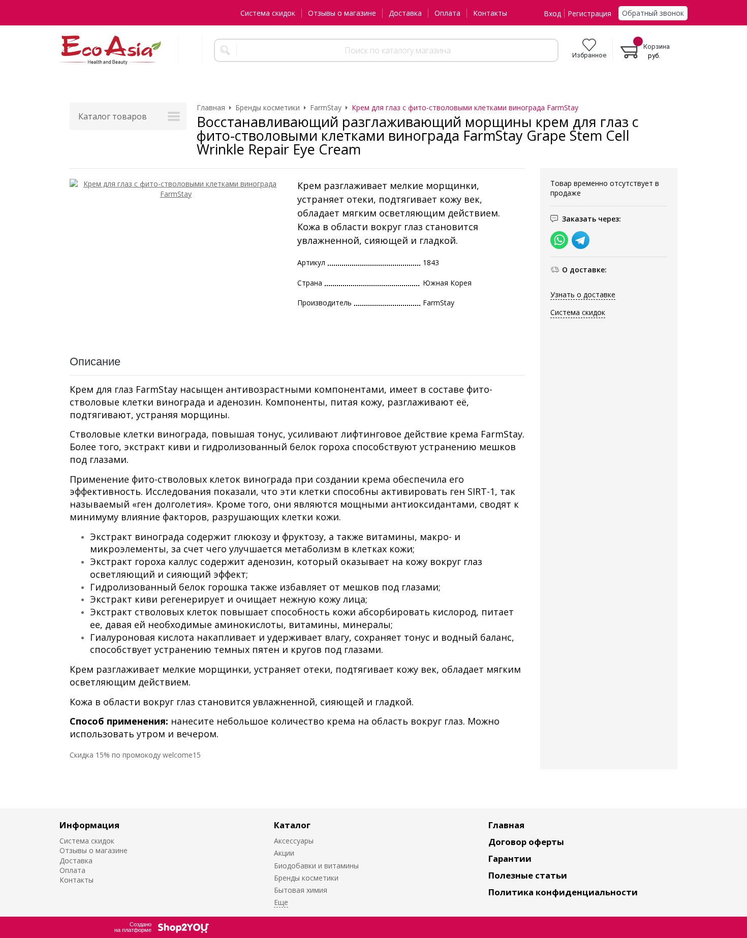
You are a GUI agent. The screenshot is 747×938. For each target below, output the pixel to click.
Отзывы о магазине (342, 13)
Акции (284, 853)
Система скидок (267, 13)
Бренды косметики (306, 878)
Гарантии (510, 858)
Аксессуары (294, 841)
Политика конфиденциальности (563, 892)
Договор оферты (526, 842)
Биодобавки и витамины (316, 865)
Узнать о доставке (582, 294)
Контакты (490, 13)
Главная (506, 825)
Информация (89, 825)
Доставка (405, 13)
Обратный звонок (653, 13)
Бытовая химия (300, 890)
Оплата (447, 13)
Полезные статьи (527, 875)
